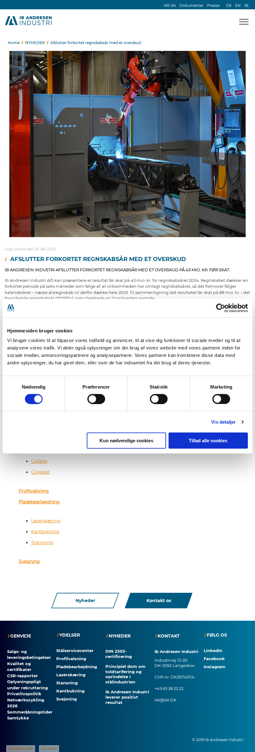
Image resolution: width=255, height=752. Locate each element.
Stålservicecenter (75, 650)
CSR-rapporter (22, 675)
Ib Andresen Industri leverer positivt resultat (127, 697)
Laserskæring (46, 521)
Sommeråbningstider (30, 711)
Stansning (42, 542)
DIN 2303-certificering (118, 654)
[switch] (96, 399)
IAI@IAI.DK (165, 699)
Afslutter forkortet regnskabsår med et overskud (95, 42)
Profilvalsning (34, 491)
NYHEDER (35, 42)
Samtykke (18, 717)
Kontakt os (158, 600)
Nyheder (85, 600)
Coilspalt (40, 472)
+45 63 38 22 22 (169, 688)
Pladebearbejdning (39, 502)
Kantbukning (45, 531)
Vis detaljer (223, 421)
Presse (213, 5)
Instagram (214, 666)
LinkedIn (213, 650)
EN (238, 5)
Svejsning (29, 561)
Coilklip (39, 461)
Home (14, 42)
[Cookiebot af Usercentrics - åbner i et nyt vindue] (220, 308)
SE (246, 5)
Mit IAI (170, 5)
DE (229, 5)
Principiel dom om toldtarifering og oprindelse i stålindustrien (125, 674)
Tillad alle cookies (208, 440)
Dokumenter (191, 5)
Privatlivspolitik (24, 693)
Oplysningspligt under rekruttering (27, 684)
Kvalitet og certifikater (19, 666)
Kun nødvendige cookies (126, 440)
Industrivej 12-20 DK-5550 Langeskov (175, 663)
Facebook (214, 658)
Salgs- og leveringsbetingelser (29, 654)
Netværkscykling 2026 (25, 703)
